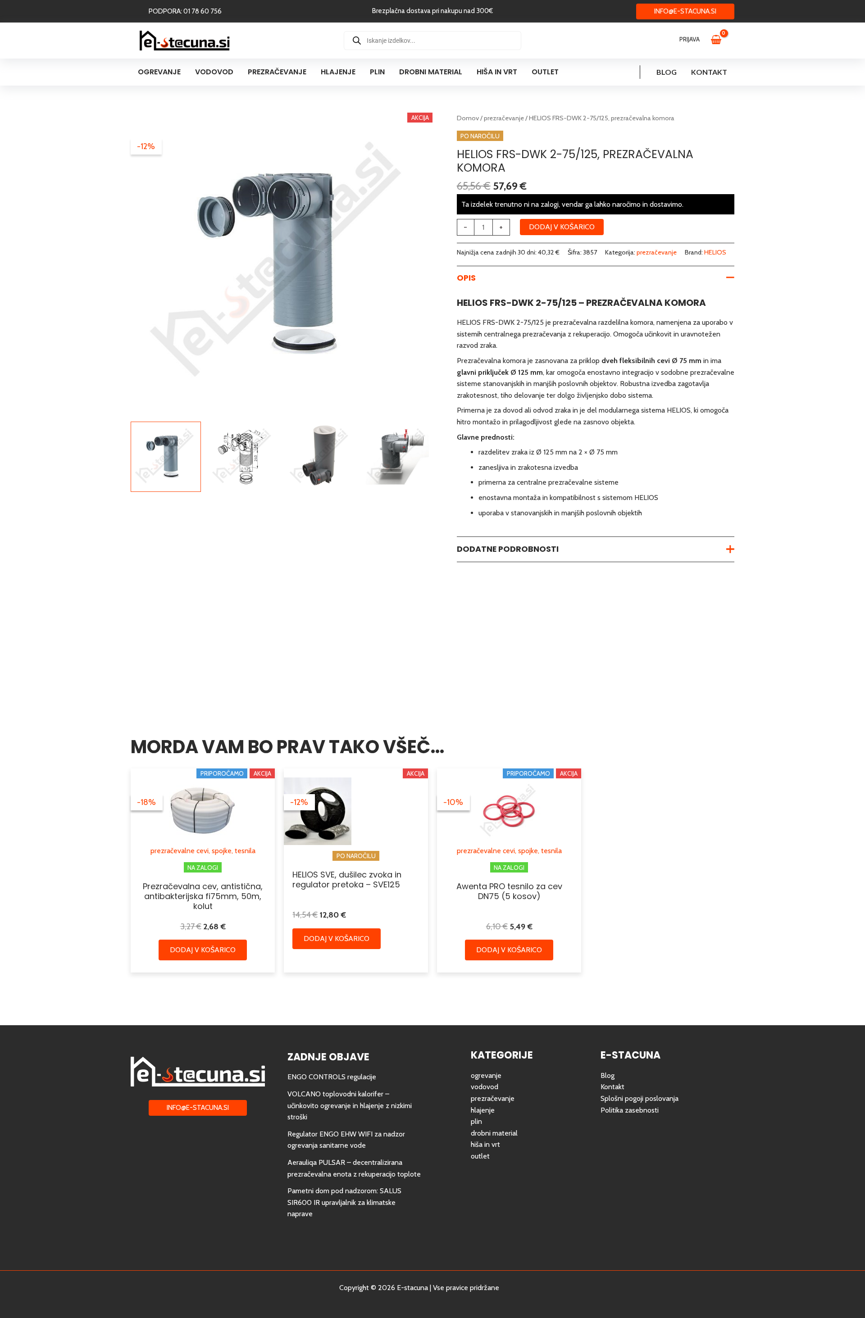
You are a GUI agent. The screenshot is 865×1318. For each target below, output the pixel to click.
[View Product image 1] (166, 457)
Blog (666, 72)
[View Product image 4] (397, 457)
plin (476, 1121)
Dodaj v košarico (562, 227)
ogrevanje (486, 1075)
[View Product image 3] (320, 457)
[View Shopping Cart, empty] (720, 41)
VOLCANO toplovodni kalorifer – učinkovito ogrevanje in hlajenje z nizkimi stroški (349, 1105)
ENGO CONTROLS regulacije (331, 1077)
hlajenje (483, 1110)
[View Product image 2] (243, 457)
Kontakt (709, 72)
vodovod (484, 1086)
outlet (480, 1156)
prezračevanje (504, 118)
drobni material (494, 1133)
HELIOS (715, 252)
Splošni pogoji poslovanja (639, 1098)
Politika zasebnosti (630, 1110)
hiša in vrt (485, 1144)
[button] (185, 11)
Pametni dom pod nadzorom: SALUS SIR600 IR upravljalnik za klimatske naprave (344, 1202)
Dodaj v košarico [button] (203, 949)
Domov (468, 118)
